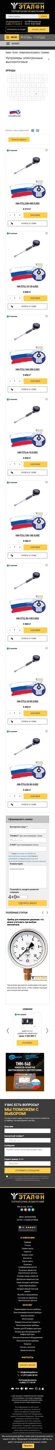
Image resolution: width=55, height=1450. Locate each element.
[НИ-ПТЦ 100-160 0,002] (27, 499)
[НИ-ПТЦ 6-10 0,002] (27, 416)
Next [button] (47, 1030)
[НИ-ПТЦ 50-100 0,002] (27, 582)
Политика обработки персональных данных (27, 1271)
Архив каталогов (27, 1350)
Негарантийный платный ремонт (27, 1290)
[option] (27, 960)
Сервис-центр (27, 1248)
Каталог (15, 52)
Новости (27, 1252)
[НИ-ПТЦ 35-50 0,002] (27, 748)
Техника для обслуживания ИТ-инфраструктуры (28, 1333)
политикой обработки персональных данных (27, 861)
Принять (28, 1446)
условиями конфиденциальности (22, 859)
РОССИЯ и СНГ (15, 116)
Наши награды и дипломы (27, 1282)
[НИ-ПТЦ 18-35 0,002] (27, 665)
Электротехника (27, 1316)
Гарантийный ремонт (27, 1286)
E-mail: (24, 845)
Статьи (28, 1245)
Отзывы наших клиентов (27, 1276)
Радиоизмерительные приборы (27, 1309)
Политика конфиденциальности (27, 1265)
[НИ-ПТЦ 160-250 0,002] (27, 333)
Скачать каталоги (27, 1347)
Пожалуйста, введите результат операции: (24, 890)
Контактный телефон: (14, 1136)
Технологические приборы (27, 1341)
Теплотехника (27, 1319)
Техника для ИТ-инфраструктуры (27, 1328)
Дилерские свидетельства (27, 1279)
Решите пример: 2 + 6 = (14, 1159)
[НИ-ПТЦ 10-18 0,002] (27, 250)
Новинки (27, 1344)
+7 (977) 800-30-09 (29, 1375)
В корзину (35, 215)
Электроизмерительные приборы (27, 1312)
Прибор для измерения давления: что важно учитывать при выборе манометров (25, 922)
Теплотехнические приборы (27, 1325)
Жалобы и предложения (27, 1295)
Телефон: (26, 836)
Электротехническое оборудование (27, 1337)
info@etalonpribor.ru (14, 22)
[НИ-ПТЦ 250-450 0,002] (27, 167)
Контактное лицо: (19, 827)
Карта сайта (27, 1261)
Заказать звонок (38, 29)
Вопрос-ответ (27, 1255)
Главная (8, 52)
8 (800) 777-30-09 (13, 24)
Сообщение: (9, 1145)
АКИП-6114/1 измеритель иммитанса (27, 1032)
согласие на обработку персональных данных (31, 1176)
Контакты (27, 1258)
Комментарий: (16, 864)
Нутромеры (45, 52)
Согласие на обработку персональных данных (27, 1299)
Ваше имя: (8, 1126)
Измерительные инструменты (29, 52)
